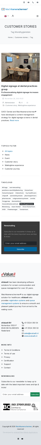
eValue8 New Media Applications (26, 432)
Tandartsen (23, 209)
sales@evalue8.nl (31, 333)
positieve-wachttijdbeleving (12, 190)
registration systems (17, 300)
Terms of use (9, 353)
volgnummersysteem (20, 198)
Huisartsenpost (7, 193)
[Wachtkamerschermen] (14, 9)
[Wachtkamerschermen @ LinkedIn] (24, 2)
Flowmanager (12, 209)
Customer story (11, 105)
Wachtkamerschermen (24, 426)
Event (7, 158)
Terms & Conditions (12, 350)
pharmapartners (30, 196)
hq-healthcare (31, 193)
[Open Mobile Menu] (37, 16)
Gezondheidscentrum (10, 204)
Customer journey (12, 169)
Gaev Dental (16, 207)
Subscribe (20, 249)
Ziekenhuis (19, 193)
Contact (7, 368)
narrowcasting (15, 187)
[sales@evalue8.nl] (37, 2)
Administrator (9, 103)
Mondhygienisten (26, 204)
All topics (8, 151)
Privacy (7, 357)
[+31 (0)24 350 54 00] (33, 2)
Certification (9, 360)
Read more (14, 120)
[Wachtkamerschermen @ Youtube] (28, 2)
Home (10, 37)
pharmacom (6, 198)
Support (7, 364)
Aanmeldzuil (16, 201)
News (7, 155)
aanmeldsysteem (16, 196)
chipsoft (5, 196)
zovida (32, 198)
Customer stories (21, 37)
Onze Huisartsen (29, 207)
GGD (4, 209)
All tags (5, 187)
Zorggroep (6, 201)
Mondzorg (6, 207)
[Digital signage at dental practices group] (20, 67)
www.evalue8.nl (30, 336)
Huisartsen (29, 190)
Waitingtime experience (27, 105)
